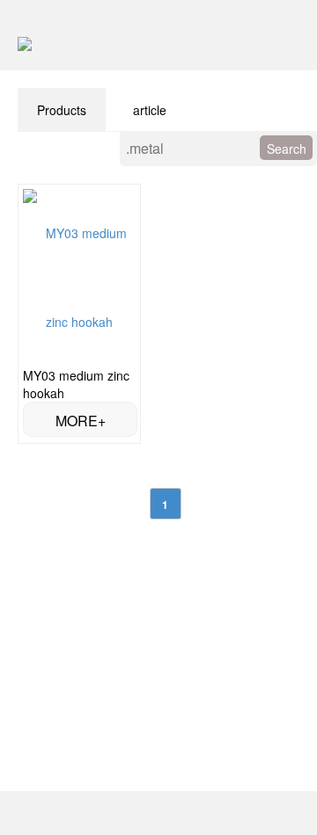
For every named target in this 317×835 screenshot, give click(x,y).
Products (61, 110)
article (149, 110)
